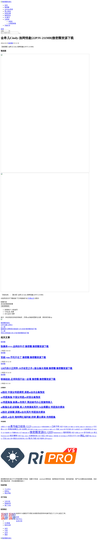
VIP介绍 (7, 501)
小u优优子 (78, 429)
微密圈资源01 (5, 323)
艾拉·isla (8, 438)
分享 (2, 325)
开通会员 (31, 298)
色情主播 (8, 13)
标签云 (7, 491)
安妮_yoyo (61, 429)
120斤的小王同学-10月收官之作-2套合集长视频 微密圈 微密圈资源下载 (36, 368)
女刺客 (26, 429)
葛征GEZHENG (20, 438)
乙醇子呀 (57, 426)
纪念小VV (74, 436)
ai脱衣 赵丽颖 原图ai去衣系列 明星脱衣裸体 (23, 412)
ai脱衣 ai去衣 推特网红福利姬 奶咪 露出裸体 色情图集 (28, 417)
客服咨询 (8, 503)
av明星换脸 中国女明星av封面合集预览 (20, 397)
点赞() (10, 325)
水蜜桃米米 (35, 436)
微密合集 (25, 432)
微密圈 (7, 7)
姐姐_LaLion (39, 429)
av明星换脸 (12, 23)
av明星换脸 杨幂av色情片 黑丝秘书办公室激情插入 (26, 402)
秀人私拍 (8, 11)
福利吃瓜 (8, 15)
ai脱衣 (10, 21)
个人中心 (8, 489)
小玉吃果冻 (88, 429)
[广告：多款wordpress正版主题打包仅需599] (1, 321)
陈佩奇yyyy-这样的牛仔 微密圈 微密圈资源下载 (25, 346)
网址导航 (8, 493)
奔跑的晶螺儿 (15, 429)
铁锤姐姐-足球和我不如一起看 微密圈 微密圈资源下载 (28, 379)
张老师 (8, 432)
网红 (84, 435)
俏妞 (72, 426)
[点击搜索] (19, 33)
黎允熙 (49, 438)
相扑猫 (57, 436)
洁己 (44, 436)
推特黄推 (69, 432)
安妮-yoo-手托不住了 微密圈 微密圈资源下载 (23, 357)
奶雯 (32, 429)
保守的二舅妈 (80, 426)
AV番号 (7, 17)
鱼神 (43, 438)
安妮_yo (52, 429)
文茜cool (79, 432)
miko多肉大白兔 (36, 426)
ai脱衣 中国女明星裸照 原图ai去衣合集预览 (23, 392)
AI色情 (7, 19)
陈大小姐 (34, 438)
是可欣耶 (88, 432)
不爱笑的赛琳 (46, 426)
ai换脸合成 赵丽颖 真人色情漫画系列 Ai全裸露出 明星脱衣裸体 (33, 407)
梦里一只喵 (25, 436)
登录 (2, 29)
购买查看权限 (5, 306)
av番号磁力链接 (19, 426)
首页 (6, 5)
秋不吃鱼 (64, 436)
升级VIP (7, 25)
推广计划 (8, 505)
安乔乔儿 (46, 429)
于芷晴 (66, 426)
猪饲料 (51, 436)
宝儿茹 (70, 429)
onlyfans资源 (9, 9)
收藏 (5, 325)
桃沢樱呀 (15, 436)
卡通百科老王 (89, 426)
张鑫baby (17, 432)
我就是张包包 (58, 432)
